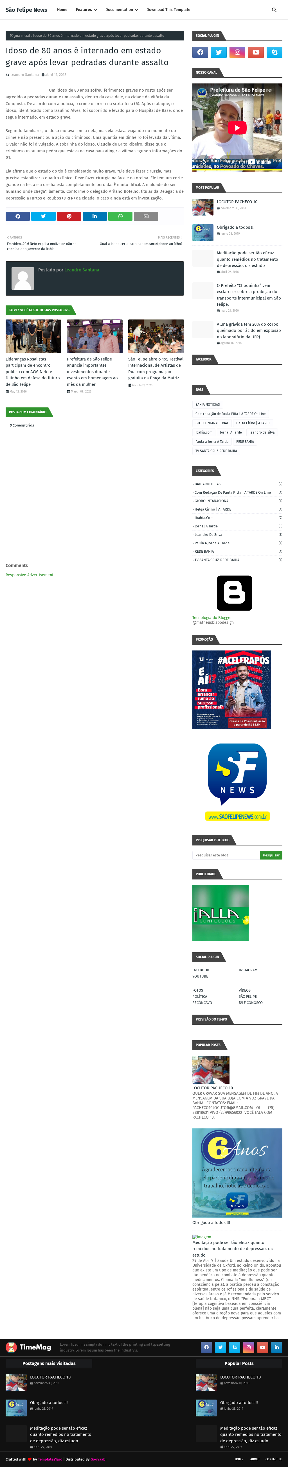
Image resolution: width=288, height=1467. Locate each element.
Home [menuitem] (62, 9)
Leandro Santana (24, 74)
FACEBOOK (200, 970)
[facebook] (200, 52)
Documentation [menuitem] (119, 9)
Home (239, 1459)
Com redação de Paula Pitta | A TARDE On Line (230, 414)
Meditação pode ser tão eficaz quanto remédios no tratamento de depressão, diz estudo (247, 259)
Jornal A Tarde (231, 432)
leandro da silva (262, 432)
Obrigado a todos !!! (236, 227)
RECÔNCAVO (202, 1003)
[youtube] (256, 52)
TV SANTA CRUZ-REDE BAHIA (216, 451)
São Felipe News (26, 9)
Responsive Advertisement (29, 575)
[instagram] (237, 52)
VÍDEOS (245, 990)
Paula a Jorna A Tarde (212, 442)
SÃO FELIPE (248, 996)
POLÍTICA (199, 996)
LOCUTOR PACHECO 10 (237, 201)
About (255, 1459)
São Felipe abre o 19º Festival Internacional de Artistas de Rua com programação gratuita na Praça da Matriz (155, 369)
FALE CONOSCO (251, 1003)
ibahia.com (203, 432)
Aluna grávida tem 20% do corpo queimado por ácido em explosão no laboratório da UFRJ (249, 330)
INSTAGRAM (248, 970)
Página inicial (20, 36)
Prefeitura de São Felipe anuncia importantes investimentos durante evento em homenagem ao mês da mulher (92, 372)
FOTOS (197, 990)
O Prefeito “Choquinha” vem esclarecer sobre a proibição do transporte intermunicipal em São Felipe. (249, 295)
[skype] (274, 52)
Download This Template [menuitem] (168, 9)
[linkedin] (276, 1347)
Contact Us (274, 1459)
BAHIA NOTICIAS (207, 405)
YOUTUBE (200, 976)
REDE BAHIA (245, 442)
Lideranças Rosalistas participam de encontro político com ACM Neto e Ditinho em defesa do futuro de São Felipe (33, 372)
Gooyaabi (99, 1459)
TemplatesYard (50, 1459)
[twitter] (219, 52)
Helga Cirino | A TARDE (253, 423)
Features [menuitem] (84, 9)
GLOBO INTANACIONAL (212, 423)
